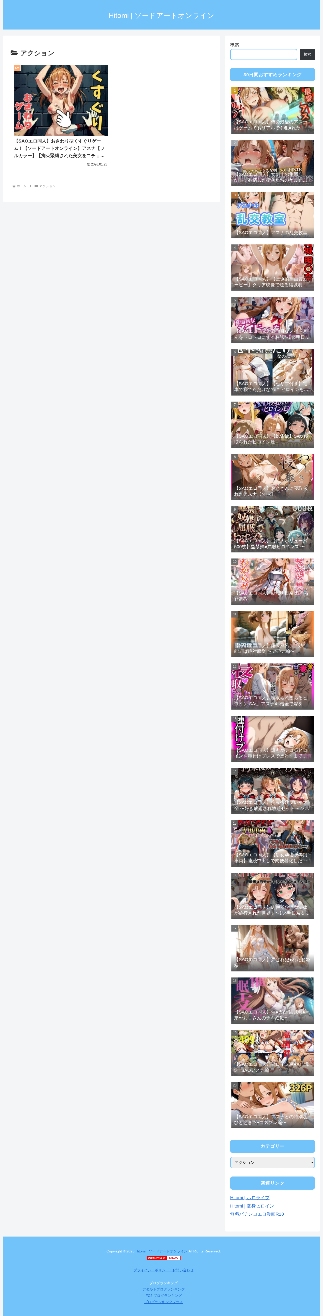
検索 (234, 44)
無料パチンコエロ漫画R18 (257, 1214)
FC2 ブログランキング (164, 1296)
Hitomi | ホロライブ (250, 1197)
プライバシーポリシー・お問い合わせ (163, 1270)
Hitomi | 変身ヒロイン (252, 1206)
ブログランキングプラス (163, 1302)
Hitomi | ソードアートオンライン (161, 1251)
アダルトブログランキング (163, 1289)
